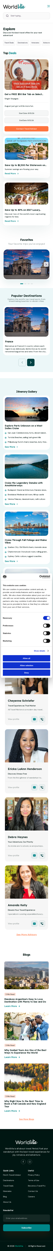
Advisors (46, 43)
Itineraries (35, 43)
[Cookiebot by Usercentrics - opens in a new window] (39, 576)
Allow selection (26, 665)
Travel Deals (9, 43)
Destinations (23, 43)
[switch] (46, 626)
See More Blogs (26, 1119)
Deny (26, 673)
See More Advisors (26, 934)
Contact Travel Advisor (26, 128)
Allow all (26, 658)
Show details (39, 651)
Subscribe (26, 1227)
